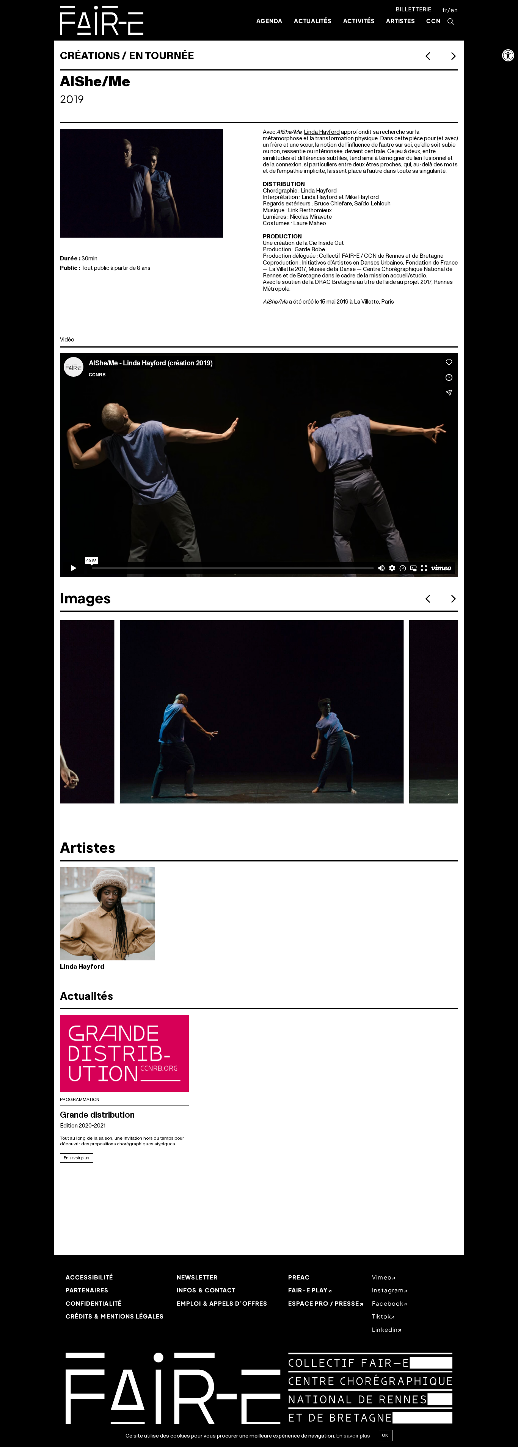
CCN (433, 20)
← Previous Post (453, 56)
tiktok (381, 1316)
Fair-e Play (308, 1290)
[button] (508, 55)
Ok (385, 1435)
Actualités (313, 20)
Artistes (400, 20)
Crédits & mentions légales (115, 1316)
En (454, 9)
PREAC (299, 1277)
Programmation (79, 1099)
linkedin (384, 1329)
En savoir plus (76, 1158)
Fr (445, 9)
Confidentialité (94, 1303)
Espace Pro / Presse (323, 1303)
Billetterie (413, 10)
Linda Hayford (322, 132)
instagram (387, 1290)
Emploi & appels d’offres (222, 1303)
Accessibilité (89, 1277)
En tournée (161, 56)
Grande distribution (97, 1115)
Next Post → (428, 56)
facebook (387, 1303)
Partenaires (87, 1290)
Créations (90, 56)
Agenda (269, 20)
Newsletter (197, 1277)
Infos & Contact (206, 1290)
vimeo (381, 1277)
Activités (359, 20)
